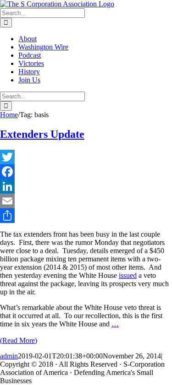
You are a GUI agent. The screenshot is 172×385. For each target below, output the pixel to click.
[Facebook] (86, 171)
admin (9, 356)
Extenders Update (42, 134)
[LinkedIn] (86, 186)
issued (128, 275)
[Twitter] (86, 157)
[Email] (86, 201)
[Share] (86, 215)
